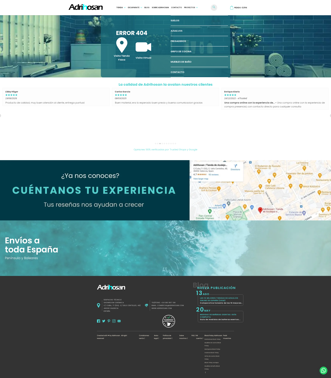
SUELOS (175, 20)
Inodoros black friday (212, 352)
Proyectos (189, 7)
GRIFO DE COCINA (181, 51)
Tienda (119, 7)
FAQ (193, 335)
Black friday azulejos (212, 362)
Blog (146, 7)
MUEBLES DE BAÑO (181, 61)
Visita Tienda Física (122, 57)
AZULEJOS (176, 30)
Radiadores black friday (213, 339)
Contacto (176, 7)
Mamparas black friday (212, 349)
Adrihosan (116, 335)
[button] (323, 370)
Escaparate (133, 7)
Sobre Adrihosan (160, 7)
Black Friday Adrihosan (213, 335)
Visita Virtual (143, 57)
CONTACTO (177, 72)
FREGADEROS (178, 41)
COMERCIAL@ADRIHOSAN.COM (170, 305)
